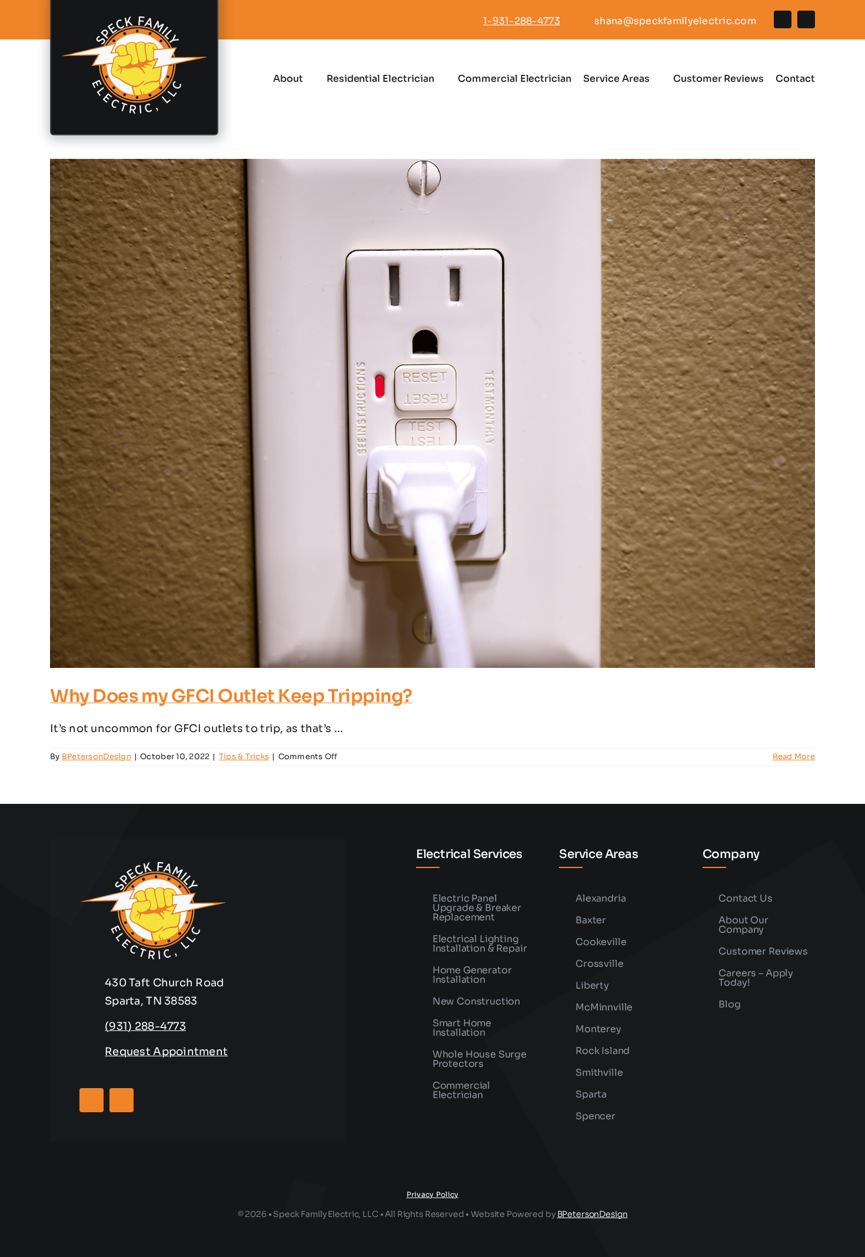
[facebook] (782, 19)
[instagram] (806, 19)
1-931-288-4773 (521, 21)
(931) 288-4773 (145, 1026)
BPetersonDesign (96, 756)
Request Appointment (166, 1051)
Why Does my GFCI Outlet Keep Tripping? (231, 696)
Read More (794, 756)
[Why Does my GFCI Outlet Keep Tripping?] (432, 413)
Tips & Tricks (244, 756)
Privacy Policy (433, 1194)
